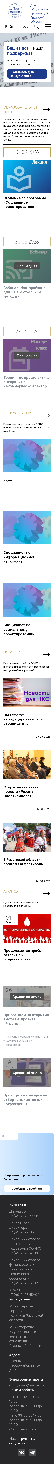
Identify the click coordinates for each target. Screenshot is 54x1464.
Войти (10, 26)
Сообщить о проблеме (27, 1188)
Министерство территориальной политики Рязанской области (26, 1313)
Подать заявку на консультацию (22, 74)
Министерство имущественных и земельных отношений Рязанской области (25, 1336)
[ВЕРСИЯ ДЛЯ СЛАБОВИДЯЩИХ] (25, 27)
